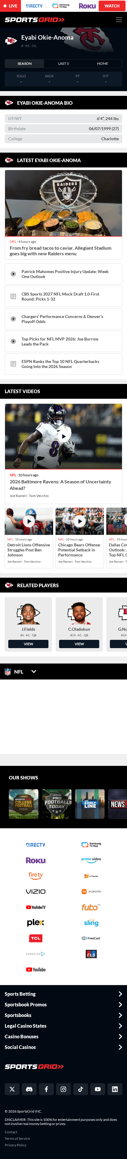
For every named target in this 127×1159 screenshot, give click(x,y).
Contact (11, 1132)
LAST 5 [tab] (63, 63)
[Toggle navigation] (119, 19)
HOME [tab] (102, 63)
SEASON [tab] (25, 63)
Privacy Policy (15, 1145)
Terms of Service (17, 1139)
